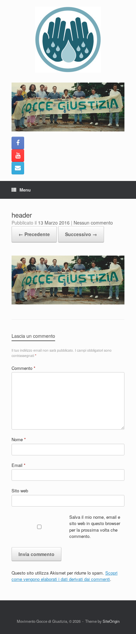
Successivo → (81, 234)
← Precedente (34, 234)
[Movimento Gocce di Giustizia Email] (18, 168)
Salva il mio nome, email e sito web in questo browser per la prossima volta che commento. (94, 527)
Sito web (20, 490)
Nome (19, 439)
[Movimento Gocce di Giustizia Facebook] (18, 143)
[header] (68, 302)
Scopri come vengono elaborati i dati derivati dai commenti (65, 576)
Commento (23, 368)
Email (18, 465)
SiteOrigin (111, 621)
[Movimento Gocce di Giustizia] (68, 40)
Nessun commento (93, 222)
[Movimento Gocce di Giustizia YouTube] (18, 155)
